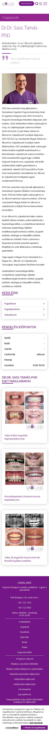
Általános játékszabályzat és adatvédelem (24, 669)
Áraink (24, 647)
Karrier (24, 642)
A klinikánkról (24, 622)
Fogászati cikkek (24, 652)
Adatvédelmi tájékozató (24, 679)
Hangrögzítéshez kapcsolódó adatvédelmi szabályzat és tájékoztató (24, 700)
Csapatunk (24, 627)
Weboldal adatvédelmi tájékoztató (25, 674)
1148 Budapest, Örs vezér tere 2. (24, 597)
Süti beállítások (12, 728)
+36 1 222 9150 (24, 607)
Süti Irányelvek (36, 723)
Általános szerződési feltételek (24, 664)
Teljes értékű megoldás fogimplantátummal (16, 437)
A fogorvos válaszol (24, 659)
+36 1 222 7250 (24, 602)
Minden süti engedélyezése (35, 728)
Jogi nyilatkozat (24, 694)
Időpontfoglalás (26, 3)
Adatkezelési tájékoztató (25, 684)
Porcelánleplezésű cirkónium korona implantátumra (22, 498)
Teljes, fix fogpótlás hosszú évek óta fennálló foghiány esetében (22, 559)
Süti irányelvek (24, 689)
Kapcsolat (24, 637)
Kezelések (24, 632)
